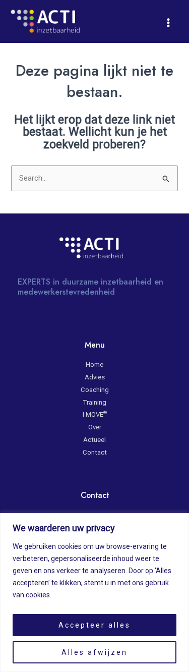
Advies (95, 377)
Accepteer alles (94, 625)
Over (94, 427)
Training (94, 402)
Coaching (95, 390)
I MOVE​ (95, 414)
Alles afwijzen (94, 652)
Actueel (94, 439)
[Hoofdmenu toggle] (168, 22)
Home (94, 364)
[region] (94, 592)
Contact (95, 452)
